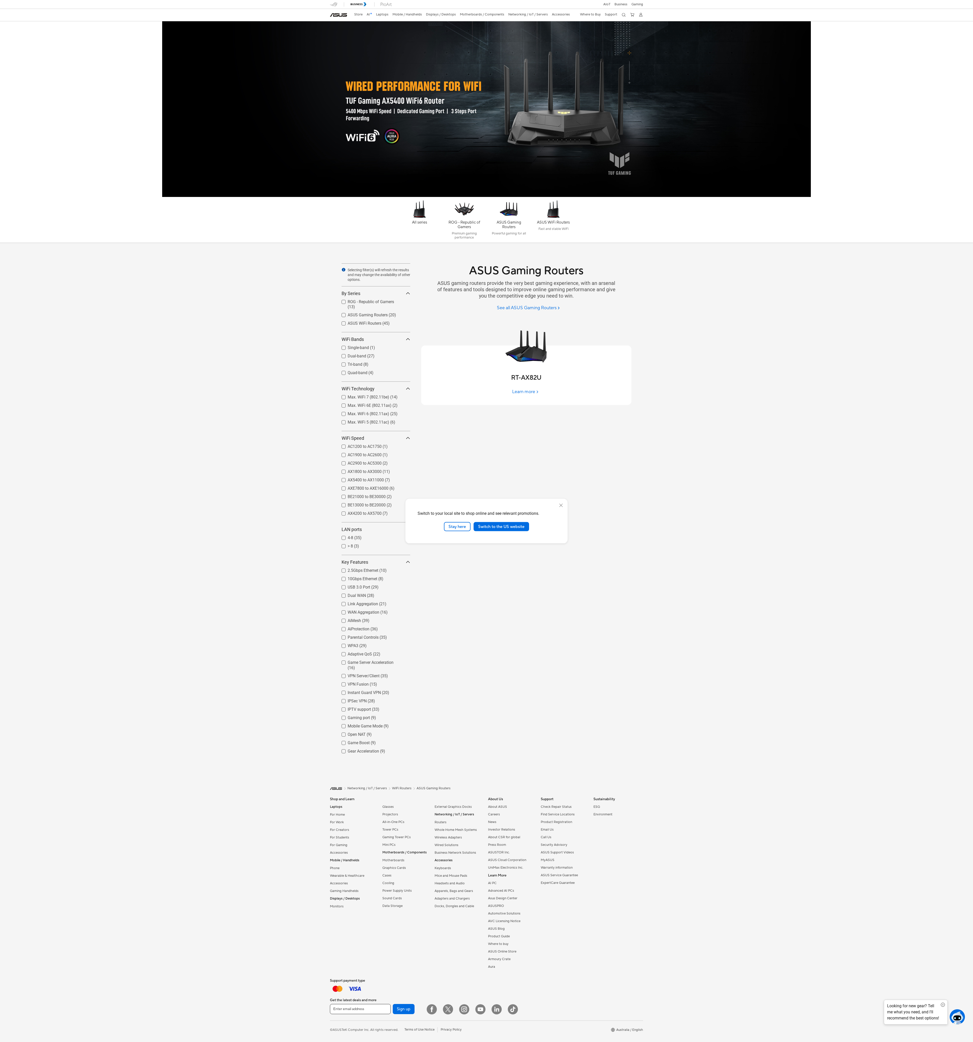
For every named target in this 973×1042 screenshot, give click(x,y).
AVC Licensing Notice (504, 921)
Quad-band (351, 371)
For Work (337, 822)
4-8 (344, 536)
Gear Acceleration (357, 749)
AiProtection (352, 627)
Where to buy (498, 944)
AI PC (492, 883)
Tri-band (349, 363)
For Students (339, 837)
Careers (494, 814)
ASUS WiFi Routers (358, 322)
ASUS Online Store (502, 951)
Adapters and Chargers (452, 899)
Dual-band (351, 354)
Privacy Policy (451, 1030)
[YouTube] (480, 1009)
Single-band (352, 346)
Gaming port (353, 716)
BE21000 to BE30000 (361, 495)
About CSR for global (504, 837)
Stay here (457, 526)
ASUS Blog (496, 929)
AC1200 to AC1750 (359, 445)
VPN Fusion (352, 683)
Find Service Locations (558, 814)
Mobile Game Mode (359, 724)
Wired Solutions (446, 845)
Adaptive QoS (354, 652)
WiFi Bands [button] (353, 339)
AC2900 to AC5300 (359, 462)
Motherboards (393, 860)
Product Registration (556, 822)
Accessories (339, 853)
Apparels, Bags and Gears (454, 891)
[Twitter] (448, 1009)
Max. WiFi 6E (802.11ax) (363, 404)
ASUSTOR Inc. (499, 852)
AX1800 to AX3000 (359, 470)
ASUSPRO (496, 906)
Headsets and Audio (450, 883)
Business (620, 4)
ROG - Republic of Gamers (365, 300)
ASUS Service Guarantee (559, 875)
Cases (386, 875)
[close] (561, 505)
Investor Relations (501, 830)
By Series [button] (351, 293)
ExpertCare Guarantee (558, 883)
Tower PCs (390, 830)
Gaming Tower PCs (396, 837)
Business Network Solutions (455, 853)
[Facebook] (432, 1009)
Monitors (337, 906)
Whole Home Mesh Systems (456, 830)
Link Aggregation (357, 602)
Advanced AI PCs (501, 891)
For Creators (339, 830)
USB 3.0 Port (353, 585)
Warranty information (557, 868)
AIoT (606, 4)
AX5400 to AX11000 (360, 478)
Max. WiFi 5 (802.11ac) (362, 420)
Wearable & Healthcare (347, 876)
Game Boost (353, 741)
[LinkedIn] (497, 1009)
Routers (440, 822)
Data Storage (392, 906)
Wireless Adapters (448, 837)
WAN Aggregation (357, 611)
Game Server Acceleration (364, 661)
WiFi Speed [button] (353, 438)
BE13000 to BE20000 (361, 503)
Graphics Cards (394, 868)
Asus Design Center (502, 898)
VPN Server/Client (357, 674)
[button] (637, 4)
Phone (335, 868)
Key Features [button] (355, 562)
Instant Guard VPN (358, 691)
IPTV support (353, 708)
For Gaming (338, 845)
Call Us (546, 837)
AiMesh (348, 619)
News (492, 822)
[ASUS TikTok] (513, 1009)
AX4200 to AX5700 (359, 512)
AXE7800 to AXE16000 (362, 487)
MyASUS (547, 860)
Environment (602, 814)
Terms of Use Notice (419, 1030)
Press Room (497, 845)
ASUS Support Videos (557, 852)
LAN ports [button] (352, 529)
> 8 (344, 544)
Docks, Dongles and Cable (454, 906)
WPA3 (347, 644)
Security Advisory (554, 845)
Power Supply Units (397, 891)
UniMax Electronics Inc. (505, 868)
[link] (338, 15)
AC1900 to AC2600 (359, 453)
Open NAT (351, 733)
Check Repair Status (556, 807)
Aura (491, 967)
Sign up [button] (403, 1009)
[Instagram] (464, 1009)
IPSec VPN (351, 699)
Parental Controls (357, 636)
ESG (596, 807)
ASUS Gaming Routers (362, 313)
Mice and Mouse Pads (451, 876)
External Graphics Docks (453, 807)
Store (358, 14)
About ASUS (497, 807)
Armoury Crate (499, 959)
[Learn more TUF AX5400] (486, 195)
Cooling (388, 883)
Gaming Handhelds (344, 891)
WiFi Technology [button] (358, 388)
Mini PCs (389, 845)
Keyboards (443, 868)
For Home (337, 815)
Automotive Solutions (504, 913)
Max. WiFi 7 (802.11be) (362, 395)
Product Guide (499, 936)
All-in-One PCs (393, 822)
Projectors (390, 814)
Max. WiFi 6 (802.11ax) (362, 412)
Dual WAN (351, 594)
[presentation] (344, 270)
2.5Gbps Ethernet (357, 569)
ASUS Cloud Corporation (507, 860)
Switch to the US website (501, 526)
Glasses (388, 807)
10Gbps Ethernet (356, 577)
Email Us (547, 830)
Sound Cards (392, 898)
